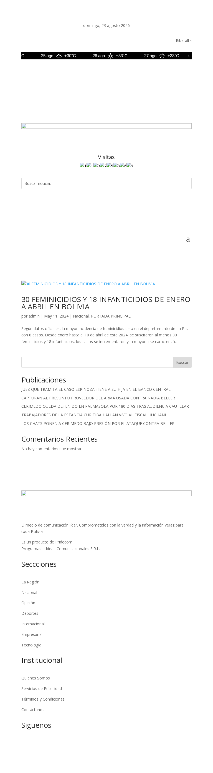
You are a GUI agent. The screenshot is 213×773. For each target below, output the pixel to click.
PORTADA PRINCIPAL (111, 316)
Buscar (182, 362)
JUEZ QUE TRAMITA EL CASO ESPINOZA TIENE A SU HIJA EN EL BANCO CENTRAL (96, 389)
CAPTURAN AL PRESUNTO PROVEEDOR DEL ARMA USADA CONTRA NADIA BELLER (98, 398)
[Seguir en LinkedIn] (176, 72)
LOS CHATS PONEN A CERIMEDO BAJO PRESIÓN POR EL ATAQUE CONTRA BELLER (97, 423)
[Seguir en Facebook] (142, 72)
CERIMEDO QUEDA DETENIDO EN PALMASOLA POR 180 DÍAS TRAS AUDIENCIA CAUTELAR (105, 406)
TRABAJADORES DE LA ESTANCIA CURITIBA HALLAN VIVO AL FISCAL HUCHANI (93, 414)
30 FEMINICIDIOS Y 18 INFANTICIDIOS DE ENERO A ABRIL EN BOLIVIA (106, 302)
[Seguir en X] (153, 72)
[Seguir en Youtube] (187, 72)
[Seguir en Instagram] (165, 72)
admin (34, 316)
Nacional (81, 316)
